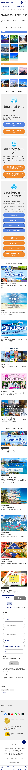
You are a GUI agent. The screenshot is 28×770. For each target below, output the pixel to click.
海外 (9, 7)
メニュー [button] (2, 769)
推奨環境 (6, 750)
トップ (2, 7)
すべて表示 (3, 693)
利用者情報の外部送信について (10, 748)
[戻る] (3, 603)
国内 (6, 7)
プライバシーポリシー (9, 747)
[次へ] (16, 603)
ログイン (22, 2)
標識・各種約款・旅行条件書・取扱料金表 (14, 753)
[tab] (8, 597)
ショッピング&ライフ (17, 7)
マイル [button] (13, 769)
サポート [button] (25, 769)
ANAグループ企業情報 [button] (6, 705)
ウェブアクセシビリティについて (16, 750)
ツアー (12, 690)
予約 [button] (8, 769)
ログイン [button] (19, 769)
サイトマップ (11, 751)
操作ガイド (6, 674)
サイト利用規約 (21, 748)
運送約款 (17, 751)
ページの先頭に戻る (24, 742)
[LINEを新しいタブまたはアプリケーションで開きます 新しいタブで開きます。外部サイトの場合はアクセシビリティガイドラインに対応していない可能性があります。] (16, 714)
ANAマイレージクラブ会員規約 (14, 754)
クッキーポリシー (19, 747)
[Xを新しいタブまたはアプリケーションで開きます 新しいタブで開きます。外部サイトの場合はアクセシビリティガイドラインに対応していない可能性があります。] (9, 714)
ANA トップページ (5, 10)
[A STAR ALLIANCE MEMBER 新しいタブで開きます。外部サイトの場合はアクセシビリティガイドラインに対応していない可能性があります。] (14, 758)
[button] (25, 2)
